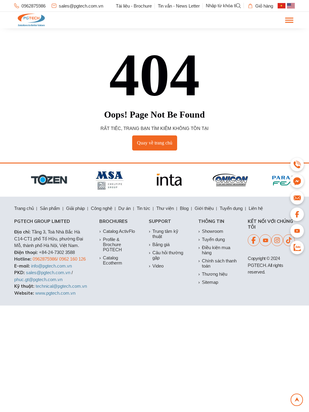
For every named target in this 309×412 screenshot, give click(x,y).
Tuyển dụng (231, 208)
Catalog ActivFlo (119, 231)
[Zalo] (297, 247)
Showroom (212, 231)
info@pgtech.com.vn (51, 265)
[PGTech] (31, 20)
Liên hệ (256, 208)
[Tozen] (47, 180)
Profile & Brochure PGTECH (112, 244)
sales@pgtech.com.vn (81, 5)
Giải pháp (75, 208)
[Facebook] (254, 240)
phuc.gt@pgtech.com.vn (38, 279)
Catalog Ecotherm (112, 260)
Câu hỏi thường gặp (167, 255)
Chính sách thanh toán (219, 263)
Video (158, 265)
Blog (184, 208)
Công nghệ (101, 208)
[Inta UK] (167, 180)
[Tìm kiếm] (238, 5)
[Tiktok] (289, 240)
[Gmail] (297, 197)
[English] (291, 5)
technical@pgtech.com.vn (61, 286)
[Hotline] (297, 164)
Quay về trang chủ (154, 142)
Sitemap (210, 282)
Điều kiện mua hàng (216, 250)
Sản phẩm (50, 208)
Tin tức (143, 208)
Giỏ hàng (264, 6)
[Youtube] (265, 240)
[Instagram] (277, 240)
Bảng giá (161, 244)
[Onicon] (228, 180)
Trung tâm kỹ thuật (165, 234)
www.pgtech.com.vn (55, 293)
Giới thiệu (204, 208)
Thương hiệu (214, 274)
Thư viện (165, 208)
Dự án (124, 208)
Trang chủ (24, 208)
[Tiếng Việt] (281, 5)
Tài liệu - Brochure (134, 5)
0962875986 (33, 5)
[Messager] (297, 181)
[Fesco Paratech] (288, 180)
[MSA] (107, 180)
